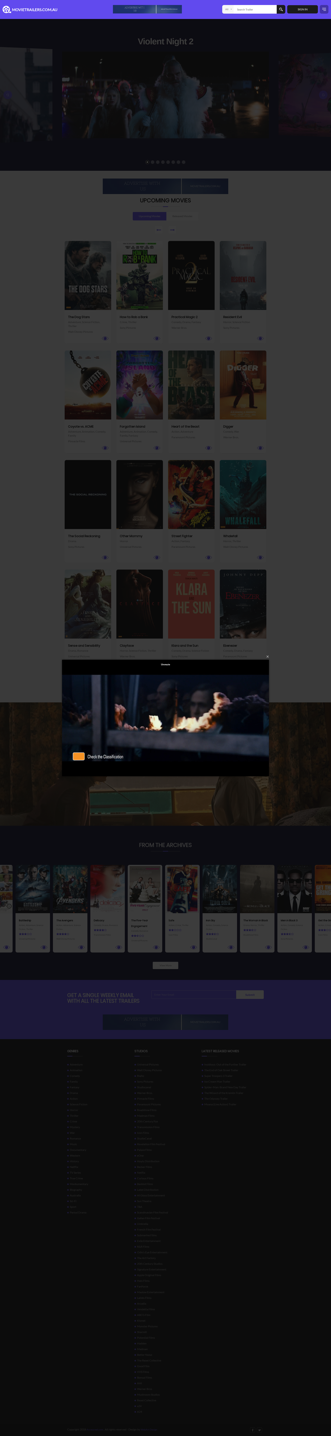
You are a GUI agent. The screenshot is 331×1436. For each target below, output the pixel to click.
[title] (147, 9)
